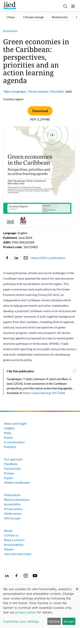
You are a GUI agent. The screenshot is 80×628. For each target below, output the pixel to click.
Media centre (13, 513)
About (8, 530)
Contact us (11, 535)
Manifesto (11, 464)
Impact (8, 478)
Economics (10, 31)
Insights (9, 428)
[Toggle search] (65, 6)
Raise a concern (14, 540)
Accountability (13, 544)
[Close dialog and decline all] (77, 587)
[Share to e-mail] (26, 258)
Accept (69, 621)
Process (9, 473)
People (8, 549)
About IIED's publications (48, 258)
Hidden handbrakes (17, 482)
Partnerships (12, 468)
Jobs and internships (17, 554)
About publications (17, 499)
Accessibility (12, 504)
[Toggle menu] (73, 6)
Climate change (33, 17)
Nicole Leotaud (38, 91)
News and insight (15, 423)
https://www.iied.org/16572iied (44, 393)
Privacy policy (13, 509)
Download (40, 111)
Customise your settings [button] (21, 621)
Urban (10, 17)
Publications (12, 495)
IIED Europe (12, 518)
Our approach (13, 459)
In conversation (14, 442)
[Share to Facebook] (7, 258)
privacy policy (25, 612)
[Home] (10, 6)
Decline (54, 621)
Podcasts (10, 447)
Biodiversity (60, 17)
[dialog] (40, 606)
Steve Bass (57, 91)
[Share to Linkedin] (16, 258)
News (7, 433)
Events (8, 437)
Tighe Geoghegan (14, 91)
